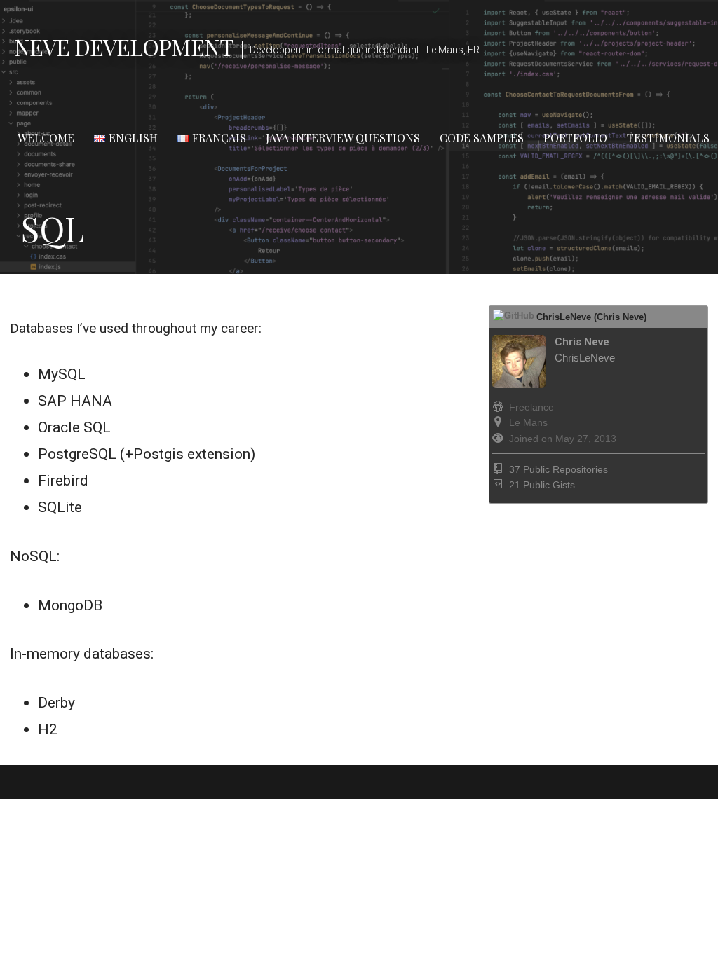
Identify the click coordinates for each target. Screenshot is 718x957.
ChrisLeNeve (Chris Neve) (591, 317)
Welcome (46, 137)
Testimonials (668, 137)
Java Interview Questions (343, 137)
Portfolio (575, 137)
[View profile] (553, 385)
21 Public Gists (542, 484)
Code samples (482, 137)
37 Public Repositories (558, 469)
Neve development (123, 47)
